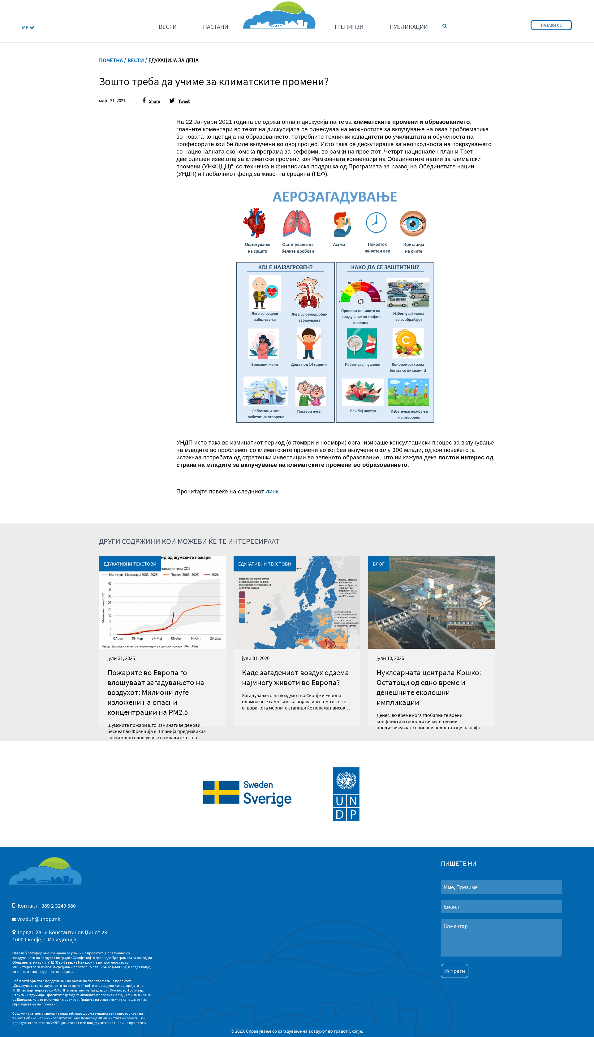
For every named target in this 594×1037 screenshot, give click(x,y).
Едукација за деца (173, 60)
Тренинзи (349, 26)
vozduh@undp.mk (38, 918)
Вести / (137, 60)
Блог (379, 564)
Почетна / (112, 60)
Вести (168, 26)
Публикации (409, 26)
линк (272, 491)
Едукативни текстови (130, 564)
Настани (215, 26)
